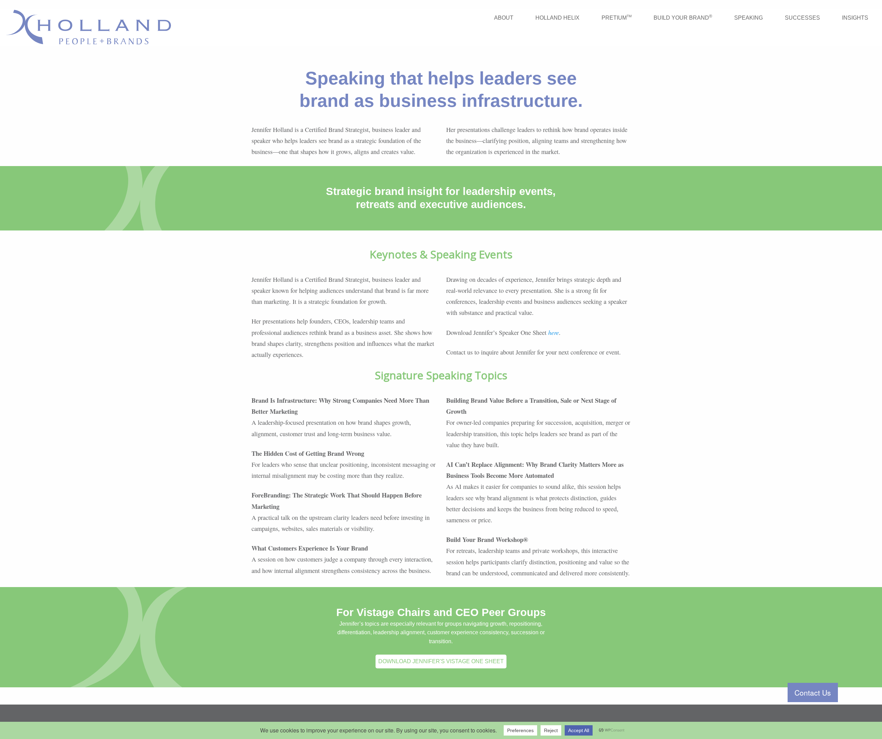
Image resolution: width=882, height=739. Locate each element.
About (503, 18)
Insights (855, 18)
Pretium (617, 17)
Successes (802, 18)
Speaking (748, 18)
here (553, 332)
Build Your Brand (683, 17)
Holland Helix (557, 18)
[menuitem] (503, 17)
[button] (813, 692)
